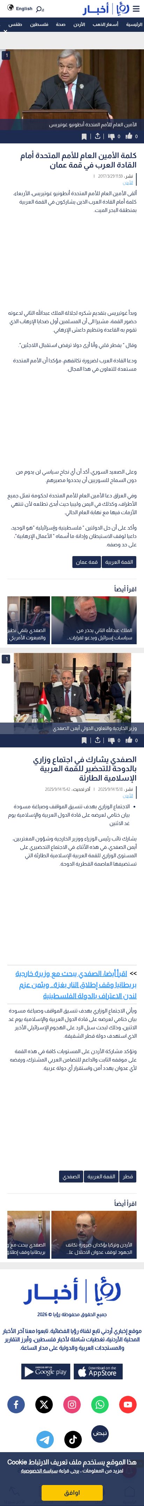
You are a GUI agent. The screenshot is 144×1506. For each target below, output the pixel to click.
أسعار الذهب (105, 24)
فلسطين (39, 24)
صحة (60, 24)
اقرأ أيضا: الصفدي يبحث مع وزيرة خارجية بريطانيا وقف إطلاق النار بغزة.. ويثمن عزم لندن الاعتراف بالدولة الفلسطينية (76, 984)
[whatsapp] (100, 1404)
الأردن (79, 24)
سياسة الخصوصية (39, 1470)
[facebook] (16, 1404)
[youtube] (128, 1404)
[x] (44, 1404)
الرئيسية (134, 24)
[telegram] (45, 1439)
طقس (15, 24)
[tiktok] (73, 1439)
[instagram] (72, 1404)
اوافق (72, 1492)
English (24, 8)
